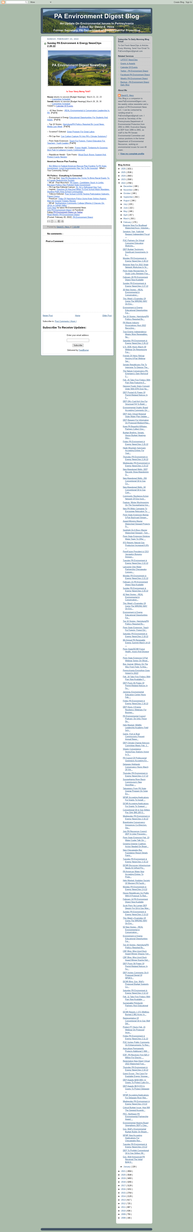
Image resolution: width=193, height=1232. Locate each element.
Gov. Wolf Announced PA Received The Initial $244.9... (134, 1159)
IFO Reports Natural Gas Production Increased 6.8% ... (136, 545)
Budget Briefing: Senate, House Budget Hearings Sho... (134, 435)
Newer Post (48, 316)
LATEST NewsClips (129, 60)
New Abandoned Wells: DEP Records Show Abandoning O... (136, 472)
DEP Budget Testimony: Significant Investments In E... (135, 252)
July (125, 204)
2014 (123, 1196)
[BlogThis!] (52, 221)
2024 (123, 176)
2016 (123, 1189)
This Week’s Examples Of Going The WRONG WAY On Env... (135, 301)
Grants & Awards (127, 64)
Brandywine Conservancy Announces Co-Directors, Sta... (135, 825)
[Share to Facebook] (58, 221)
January (127, 1167)
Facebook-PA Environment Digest (135, 75)
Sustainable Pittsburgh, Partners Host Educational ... (135, 1005)
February (127, 222)
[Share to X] (55, 221)
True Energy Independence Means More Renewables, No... (135, 334)
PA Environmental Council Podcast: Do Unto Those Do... (135, 719)
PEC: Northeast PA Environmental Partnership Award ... (135, 1116)
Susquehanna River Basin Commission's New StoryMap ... (134, 782)
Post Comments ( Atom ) (66, 321)
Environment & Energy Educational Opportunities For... (135, 310)
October (127, 193)
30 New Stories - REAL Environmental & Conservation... (133, 292)
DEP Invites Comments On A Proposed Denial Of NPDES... (136, 975)
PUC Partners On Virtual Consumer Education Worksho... (133, 243)
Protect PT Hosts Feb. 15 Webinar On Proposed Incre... (134, 1029)
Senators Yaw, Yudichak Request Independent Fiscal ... (136, 234)
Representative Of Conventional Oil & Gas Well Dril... (136, 1021)
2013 (123, 1200)
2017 (123, 1186)
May (125, 211)
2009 (123, 1214)
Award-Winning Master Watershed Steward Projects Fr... (136, 524)
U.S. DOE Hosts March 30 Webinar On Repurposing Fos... (135, 349)
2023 (123, 179)
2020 (123, 1175)
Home (77, 316)
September (128, 197)
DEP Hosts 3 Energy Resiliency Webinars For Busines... (134, 709)
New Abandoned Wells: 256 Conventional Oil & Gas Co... (135, 481)
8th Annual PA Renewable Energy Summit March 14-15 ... (136, 643)
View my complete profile (132, 154)
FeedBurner (84, 350)
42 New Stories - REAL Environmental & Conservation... (133, 597)
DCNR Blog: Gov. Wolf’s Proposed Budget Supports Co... (136, 984)
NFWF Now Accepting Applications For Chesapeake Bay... (132, 1138)
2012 (123, 1204)
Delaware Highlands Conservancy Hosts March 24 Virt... (135, 767)
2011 (123, 1207)
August (126, 201)
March (126, 219)
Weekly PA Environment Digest (134, 79)
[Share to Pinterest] (62, 221)
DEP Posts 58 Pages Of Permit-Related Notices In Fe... (135, 966)
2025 (123, 172)
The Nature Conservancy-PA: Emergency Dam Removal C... (135, 373)
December (128, 186)
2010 (123, 1211)
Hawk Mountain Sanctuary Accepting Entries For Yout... (134, 450)
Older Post (107, 316)
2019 (123, 1178)
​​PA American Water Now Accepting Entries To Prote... (133, 874)
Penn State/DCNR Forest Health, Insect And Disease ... (136, 651)
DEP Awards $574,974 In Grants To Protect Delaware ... (136, 1089)
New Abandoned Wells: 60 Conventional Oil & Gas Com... (134, 490)
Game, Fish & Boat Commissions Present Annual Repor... (133, 736)
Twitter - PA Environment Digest (134, 71)
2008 (123, 1218)
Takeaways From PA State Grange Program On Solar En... (135, 791)
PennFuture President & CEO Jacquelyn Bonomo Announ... (136, 554)
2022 (123, 183)
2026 (123, 169)
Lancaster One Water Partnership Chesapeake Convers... (135, 569)
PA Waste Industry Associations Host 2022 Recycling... (134, 325)
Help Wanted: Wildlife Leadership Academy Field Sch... (135, 727)
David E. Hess (127, 95)
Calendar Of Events (129, 67)
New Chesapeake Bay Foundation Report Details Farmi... (135, 853)
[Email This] (48, 221)
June (125, 208)
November (128, 190)
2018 (123, 1182)
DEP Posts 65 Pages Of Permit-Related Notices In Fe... (135, 685)
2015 (123, 1193)
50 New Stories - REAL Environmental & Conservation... (133, 929)
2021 (123, 1171)
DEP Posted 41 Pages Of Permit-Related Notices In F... (135, 395)
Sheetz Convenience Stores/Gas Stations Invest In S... (136, 751)
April (125, 215)
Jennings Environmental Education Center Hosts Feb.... (134, 694)
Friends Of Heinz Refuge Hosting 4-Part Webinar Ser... (134, 358)
